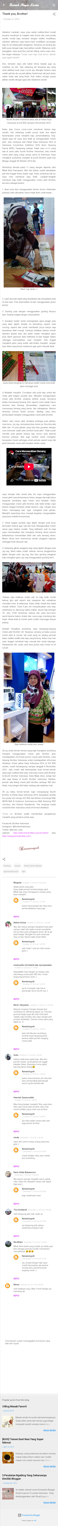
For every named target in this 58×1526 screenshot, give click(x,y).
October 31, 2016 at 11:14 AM (26, 968)
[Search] (54, 5)
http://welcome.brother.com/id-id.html (30, 833)
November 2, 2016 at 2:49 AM (39, 1210)
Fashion (7, 866)
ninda (16, 1137)
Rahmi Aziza (20, 922)
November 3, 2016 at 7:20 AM (35, 1242)
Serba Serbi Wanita (33, 866)
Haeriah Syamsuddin (24, 1097)
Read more (50, 1430)
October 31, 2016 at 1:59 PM (26, 1100)
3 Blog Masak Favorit (14, 1406)
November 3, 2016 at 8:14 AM (34, 1259)
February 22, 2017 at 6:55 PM (31, 1285)
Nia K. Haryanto (21, 1005)
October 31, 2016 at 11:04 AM (38, 923)
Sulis (16, 1055)
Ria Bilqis (18, 1242)
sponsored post (11, 871)
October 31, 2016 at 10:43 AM (34, 883)
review (17, 866)
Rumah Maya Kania (23, 4)
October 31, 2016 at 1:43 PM (34, 1029)
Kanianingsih (28, 899)
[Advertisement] (29, 1369)
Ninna (16, 1284)
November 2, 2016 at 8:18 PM (34, 1151)
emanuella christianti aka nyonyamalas (33, 965)
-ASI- (35, 1521)
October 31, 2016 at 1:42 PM (34, 944)
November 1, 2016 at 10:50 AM (27, 1175)
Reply (16, 917)
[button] (54, 14)
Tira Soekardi (20, 1209)
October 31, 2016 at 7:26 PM (34, 1117)
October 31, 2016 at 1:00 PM (31, 1055)
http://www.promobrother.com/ (16, 836)
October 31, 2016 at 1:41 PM (34, 902)
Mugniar (18, 882)
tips (23, 871)
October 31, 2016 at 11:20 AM (41, 1005)
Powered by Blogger (30, 1515)
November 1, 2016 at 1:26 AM (31, 1137)
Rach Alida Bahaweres (25, 1172)
